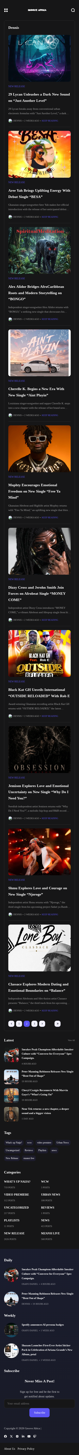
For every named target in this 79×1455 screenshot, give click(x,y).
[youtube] (29, 1436)
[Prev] (11, 1024)
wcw (45, 1181)
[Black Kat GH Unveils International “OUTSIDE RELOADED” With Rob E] (39, 653)
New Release (16, 86)
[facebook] (5, 1436)
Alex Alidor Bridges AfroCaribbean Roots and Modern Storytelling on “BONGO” (36, 293)
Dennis (17, 120)
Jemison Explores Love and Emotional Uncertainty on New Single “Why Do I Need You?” (38, 792)
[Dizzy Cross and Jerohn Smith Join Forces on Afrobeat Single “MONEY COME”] (39, 551)
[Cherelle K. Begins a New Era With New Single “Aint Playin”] (39, 352)
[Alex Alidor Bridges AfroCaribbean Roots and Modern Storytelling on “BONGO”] (39, 250)
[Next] (42, 1024)
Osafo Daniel (30, 1284)
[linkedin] (23, 1436)
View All (71, 1040)
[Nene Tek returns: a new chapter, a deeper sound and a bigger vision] (11, 1114)
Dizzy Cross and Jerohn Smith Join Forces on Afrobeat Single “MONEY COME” (37, 593)
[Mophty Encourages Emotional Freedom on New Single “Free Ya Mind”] (39, 448)
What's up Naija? (17, 1181)
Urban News (50, 1194)
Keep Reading (50, 120)
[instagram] (17, 1436)
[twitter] (11, 1436)
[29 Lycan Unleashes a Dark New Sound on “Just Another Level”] (39, 58)
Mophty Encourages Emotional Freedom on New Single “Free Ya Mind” (34, 491)
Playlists (11, 1220)
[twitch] (34, 1436)
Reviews (47, 1207)
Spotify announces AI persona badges (43, 1324)
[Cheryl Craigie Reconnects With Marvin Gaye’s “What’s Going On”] (11, 1095)
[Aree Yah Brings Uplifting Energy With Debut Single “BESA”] (39, 154)
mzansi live (50, 1233)
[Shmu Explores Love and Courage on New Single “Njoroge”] (39, 851)
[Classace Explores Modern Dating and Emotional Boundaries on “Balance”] (39, 948)
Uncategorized (16, 1207)
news (45, 1220)
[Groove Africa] (39, 10)
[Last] (57, 1024)
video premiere (16, 1194)
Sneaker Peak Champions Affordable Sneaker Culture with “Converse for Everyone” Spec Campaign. (48, 1054)
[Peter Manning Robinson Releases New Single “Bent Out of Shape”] (11, 1077)
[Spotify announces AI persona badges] (11, 1330)
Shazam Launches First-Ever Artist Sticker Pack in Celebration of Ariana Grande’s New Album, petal (47, 1350)
